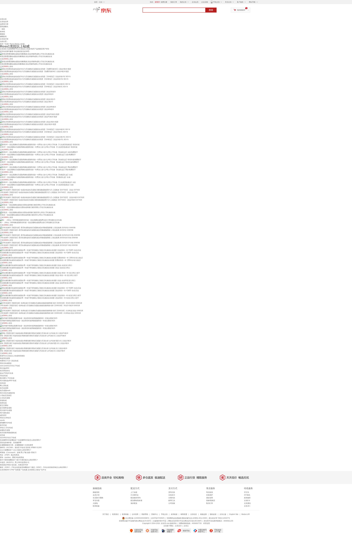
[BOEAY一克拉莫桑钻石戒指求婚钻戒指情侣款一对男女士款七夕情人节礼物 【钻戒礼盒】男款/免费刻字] (39, 167)
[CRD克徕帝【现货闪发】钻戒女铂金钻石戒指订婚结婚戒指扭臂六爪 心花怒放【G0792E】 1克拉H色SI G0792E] (42, 197)
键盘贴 (2, 34)
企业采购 (204, 2)
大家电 (95, 503)
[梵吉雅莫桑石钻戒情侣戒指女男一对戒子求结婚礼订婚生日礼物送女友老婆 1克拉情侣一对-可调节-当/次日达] (40, 250)
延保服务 (247, 498)
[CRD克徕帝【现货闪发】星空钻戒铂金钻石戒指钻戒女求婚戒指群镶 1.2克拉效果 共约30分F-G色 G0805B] (40, 243)
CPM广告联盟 (15, 470)
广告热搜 (24, 470)
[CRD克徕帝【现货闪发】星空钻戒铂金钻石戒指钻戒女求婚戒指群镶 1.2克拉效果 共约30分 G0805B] (37, 227)
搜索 (211, 10)
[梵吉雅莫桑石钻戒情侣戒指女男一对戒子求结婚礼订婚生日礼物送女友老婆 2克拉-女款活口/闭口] (36, 265)
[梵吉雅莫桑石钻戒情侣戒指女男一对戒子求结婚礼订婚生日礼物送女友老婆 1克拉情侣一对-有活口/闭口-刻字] (40, 295)
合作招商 (135, 514)
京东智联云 (32, 470)
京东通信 (247, 503)
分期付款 (171, 498)
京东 (111, 11)
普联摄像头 (4, 27)
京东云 (186, 526)
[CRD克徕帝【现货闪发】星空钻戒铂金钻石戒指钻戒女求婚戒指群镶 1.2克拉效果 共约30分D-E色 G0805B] (40, 235)
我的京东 (183, 2)
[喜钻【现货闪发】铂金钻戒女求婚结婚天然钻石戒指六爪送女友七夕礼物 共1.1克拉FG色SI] (34, 333)
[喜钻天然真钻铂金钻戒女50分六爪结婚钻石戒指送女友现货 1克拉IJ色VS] (27, 99)
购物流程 (96, 492)
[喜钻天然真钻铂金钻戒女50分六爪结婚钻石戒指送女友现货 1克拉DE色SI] (28, 92)
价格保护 (209, 495)
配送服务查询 (136, 498)
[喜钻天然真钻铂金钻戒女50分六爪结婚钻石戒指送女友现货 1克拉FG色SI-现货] (29, 114)
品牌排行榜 (4, 24)
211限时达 (134, 495)
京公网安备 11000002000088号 (137, 518)
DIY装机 (247, 495)
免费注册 (164, 2)
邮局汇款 (171, 500)
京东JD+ (247, 506)
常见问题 (96, 500)
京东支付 (178, 526)
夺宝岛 (246, 492)
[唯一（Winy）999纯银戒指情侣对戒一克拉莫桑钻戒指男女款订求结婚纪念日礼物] (31, 220)
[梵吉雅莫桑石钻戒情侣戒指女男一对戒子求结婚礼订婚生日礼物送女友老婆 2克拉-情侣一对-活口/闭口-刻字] (40, 273)
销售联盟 (184, 514)
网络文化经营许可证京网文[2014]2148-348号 (185, 521)
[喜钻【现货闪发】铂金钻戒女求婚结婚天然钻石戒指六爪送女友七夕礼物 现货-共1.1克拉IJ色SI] (35, 341)
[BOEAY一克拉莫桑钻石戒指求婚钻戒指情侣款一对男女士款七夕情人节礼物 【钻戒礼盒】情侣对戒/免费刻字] (40, 160)
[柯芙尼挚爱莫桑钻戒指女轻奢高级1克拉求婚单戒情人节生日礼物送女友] (27, 54)
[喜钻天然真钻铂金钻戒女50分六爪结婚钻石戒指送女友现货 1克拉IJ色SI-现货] (29, 122)
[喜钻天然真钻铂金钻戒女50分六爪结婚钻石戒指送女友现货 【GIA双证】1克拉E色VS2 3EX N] (35, 76)
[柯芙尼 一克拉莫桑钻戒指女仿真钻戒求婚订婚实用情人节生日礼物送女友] (27, 205)
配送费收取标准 (136, 500)
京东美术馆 (4, 39)
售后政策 (209, 492)
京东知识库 (4, 22)
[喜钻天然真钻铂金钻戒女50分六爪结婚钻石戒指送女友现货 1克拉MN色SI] (28, 107)
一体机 (2, 29)
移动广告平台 (41, 470)
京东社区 (193, 514)
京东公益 (223, 514)
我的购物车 (241, 10)
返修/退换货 (210, 500)
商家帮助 (144, 514)
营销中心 (154, 514)
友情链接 (174, 514)
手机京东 (216, 2)
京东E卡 (247, 500)
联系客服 (96, 506)
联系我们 (115, 514)
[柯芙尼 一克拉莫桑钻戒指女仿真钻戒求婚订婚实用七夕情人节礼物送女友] (27, 212)
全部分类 (3, 19)
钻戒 (6, 44)
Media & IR (245, 514)
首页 (1, 44)
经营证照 (206, 523)
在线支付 (171, 495)
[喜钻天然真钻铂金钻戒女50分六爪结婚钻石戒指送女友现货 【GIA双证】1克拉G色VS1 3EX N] (35, 137)
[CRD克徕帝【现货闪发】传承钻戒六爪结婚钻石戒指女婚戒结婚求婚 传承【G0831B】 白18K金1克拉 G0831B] (41, 310)
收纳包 (2, 31)
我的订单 (173, 2)
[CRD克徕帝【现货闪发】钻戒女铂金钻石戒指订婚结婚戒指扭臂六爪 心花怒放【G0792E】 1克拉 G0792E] (40, 190)
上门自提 (134, 492)
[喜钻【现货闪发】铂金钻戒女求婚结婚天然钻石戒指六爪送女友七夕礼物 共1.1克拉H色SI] (33, 348)
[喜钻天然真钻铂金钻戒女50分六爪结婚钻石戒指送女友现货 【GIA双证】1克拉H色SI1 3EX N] (35, 129)
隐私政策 (213, 514)
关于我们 (105, 514)
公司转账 (171, 503)
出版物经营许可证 (159, 521)
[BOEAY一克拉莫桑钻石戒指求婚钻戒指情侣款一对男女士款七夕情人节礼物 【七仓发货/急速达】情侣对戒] (39, 144)
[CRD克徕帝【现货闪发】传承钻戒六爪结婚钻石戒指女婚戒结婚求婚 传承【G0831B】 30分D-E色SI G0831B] (41, 303)
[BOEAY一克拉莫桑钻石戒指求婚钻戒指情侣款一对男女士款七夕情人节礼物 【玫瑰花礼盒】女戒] (36, 175)
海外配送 (134, 503)
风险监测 (203, 514)
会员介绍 (96, 495)
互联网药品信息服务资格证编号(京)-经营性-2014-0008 (187, 518)
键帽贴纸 (3, 36)
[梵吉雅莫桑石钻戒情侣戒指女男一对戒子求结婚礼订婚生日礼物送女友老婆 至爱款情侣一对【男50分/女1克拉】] (41, 258)
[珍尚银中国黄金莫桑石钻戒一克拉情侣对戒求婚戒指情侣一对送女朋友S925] (28, 318)
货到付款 (171, 492)
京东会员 (195, 2)
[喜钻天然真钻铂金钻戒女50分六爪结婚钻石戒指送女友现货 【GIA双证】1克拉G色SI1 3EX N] (35, 84)
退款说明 (209, 498)
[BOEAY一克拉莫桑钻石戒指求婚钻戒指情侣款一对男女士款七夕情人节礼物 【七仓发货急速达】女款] (38, 182)
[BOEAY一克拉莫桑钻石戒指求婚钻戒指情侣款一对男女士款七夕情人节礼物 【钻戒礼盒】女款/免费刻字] (39, 152)
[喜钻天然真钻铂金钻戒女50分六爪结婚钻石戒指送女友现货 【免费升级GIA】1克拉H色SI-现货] (35, 69)
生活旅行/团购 (98, 498)
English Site (233, 514)
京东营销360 (4, 470)
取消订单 (209, 503)
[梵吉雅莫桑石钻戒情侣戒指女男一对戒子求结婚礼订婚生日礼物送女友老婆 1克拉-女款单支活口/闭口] (37, 280)
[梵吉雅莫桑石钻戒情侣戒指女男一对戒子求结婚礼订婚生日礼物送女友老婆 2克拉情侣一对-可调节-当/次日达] (40, 288)
